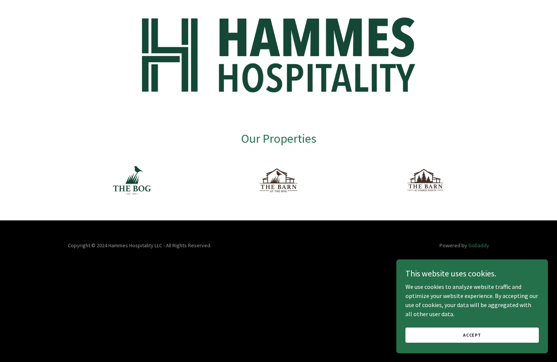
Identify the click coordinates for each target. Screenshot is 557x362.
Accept (472, 335)
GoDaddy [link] (478, 245)
